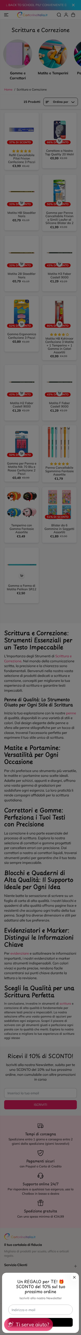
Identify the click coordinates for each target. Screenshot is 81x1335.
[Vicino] (74, 1277)
